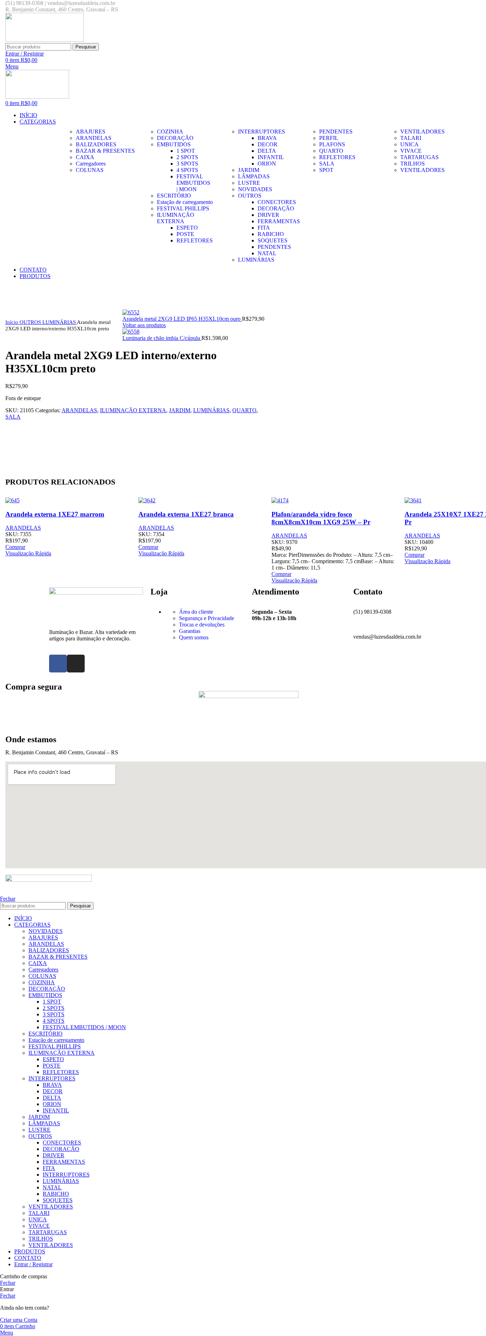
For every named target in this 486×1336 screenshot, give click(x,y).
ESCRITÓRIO (45, 1034)
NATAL (267, 253)
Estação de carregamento (56, 1040)
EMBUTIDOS (45, 995)
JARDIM (179, 410)
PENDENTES (274, 247)
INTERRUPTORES (51, 1078)
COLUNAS (42, 976)
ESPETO (187, 228)
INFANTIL (271, 157)
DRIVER (268, 215)
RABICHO (271, 234)
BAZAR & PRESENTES (58, 957)
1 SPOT (185, 151)
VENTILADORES (50, 1207)
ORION (267, 164)
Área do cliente (196, 612)
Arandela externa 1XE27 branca (186, 514)
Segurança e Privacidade (206, 618)
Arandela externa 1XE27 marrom (54, 514)
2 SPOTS (187, 157)
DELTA (267, 151)
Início (12, 322)
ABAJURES (43, 937)
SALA (13, 417)
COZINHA (41, 982)
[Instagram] (76, 663)
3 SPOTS (187, 164)
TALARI (38, 1213)
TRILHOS (40, 1239)
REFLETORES (194, 240)
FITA (264, 228)
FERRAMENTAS (279, 221)
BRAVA (267, 138)
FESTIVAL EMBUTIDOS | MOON (193, 182)
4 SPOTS (187, 170)
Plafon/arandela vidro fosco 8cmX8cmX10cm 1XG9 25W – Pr (320, 518)
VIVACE (39, 1226)
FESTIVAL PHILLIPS (54, 1046)
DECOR (268, 144)
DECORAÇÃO (276, 208)
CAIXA (37, 963)
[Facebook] (58, 663)
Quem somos (193, 637)
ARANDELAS (79, 410)
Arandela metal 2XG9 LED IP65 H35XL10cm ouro (182, 319)
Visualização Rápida (28, 553)
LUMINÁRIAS (59, 322)
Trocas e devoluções (201, 625)
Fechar (7, 899)
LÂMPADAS (44, 1123)
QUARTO (244, 410)
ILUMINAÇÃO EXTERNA (133, 410)
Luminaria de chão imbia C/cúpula (161, 338)
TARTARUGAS (47, 1232)
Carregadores (43, 969)
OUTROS (31, 322)
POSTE (185, 234)
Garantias (189, 631)
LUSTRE (39, 1130)
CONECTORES (277, 202)
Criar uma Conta (18, 1320)
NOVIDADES (45, 931)
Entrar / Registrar (33, 1264)
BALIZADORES (48, 950)
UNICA (37, 1219)
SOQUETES (272, 240)
